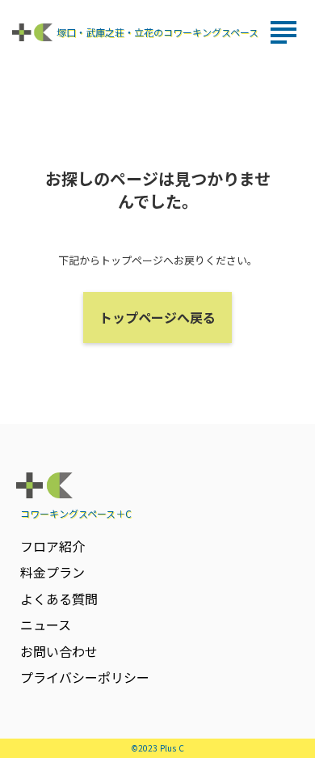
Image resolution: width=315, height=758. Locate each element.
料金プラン (52, 572)
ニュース (45, 624)
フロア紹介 (52, 546)
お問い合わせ (59, 651)
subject (283, 32)
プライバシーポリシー (84, 677)
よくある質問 (59, 598)
